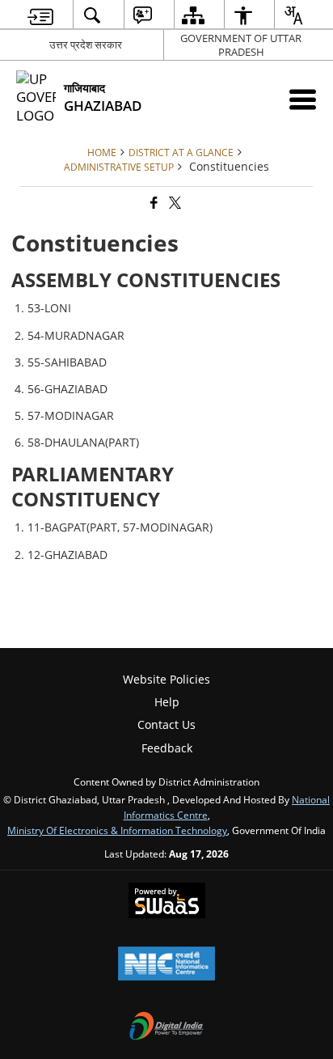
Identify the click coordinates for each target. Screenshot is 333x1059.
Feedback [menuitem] (166, 748)
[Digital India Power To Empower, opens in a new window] (166, 1027)
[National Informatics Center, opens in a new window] (166, 965)
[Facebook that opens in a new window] (153, 203)
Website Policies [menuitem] (166, 679)
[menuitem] (40, 15)
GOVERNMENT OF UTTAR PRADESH (240, 45)
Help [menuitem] (166, 702)
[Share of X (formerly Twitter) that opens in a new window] (174, 203)
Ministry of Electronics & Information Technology (117, 830)
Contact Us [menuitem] (166, 724)
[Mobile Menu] (303, 99)
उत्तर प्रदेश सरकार (85, 44)
